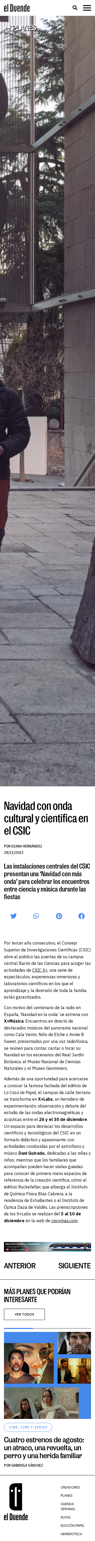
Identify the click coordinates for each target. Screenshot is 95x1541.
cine (13, 1427)
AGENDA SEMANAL (68, 1506)
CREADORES (70, 1487)
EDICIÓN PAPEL (72, 1525)
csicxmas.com (64, 1220)
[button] (74, 7)
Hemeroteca (71, 1534)
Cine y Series (34, 1427)
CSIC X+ (40, 970)
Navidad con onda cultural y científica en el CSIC (46, 818)
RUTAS (66, 1517)
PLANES (67, 1495)
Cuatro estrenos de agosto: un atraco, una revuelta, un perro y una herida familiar (44, 1447)
